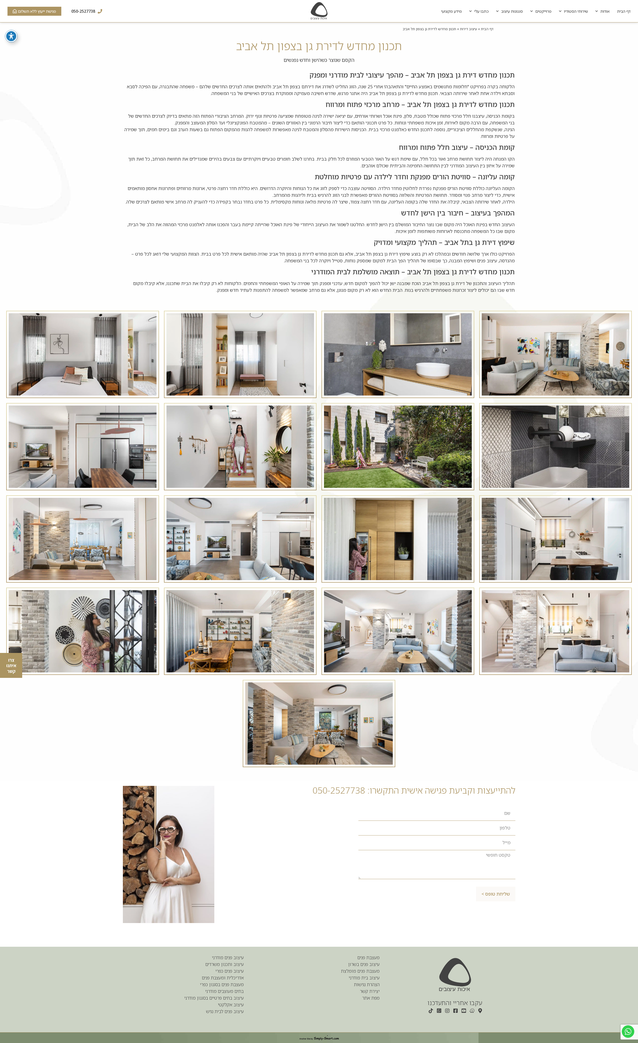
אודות (605, 11)
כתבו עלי (481, 11)
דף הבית (624, 11)
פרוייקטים (543, 11)
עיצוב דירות (468, 28)
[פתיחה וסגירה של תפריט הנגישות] (11, 36)
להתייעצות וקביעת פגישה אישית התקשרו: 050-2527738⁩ (414, 790)
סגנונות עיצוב (512, 11)
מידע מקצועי (451, 11)
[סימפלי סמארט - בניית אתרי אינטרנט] (319, 1038)
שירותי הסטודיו (576, 11)
